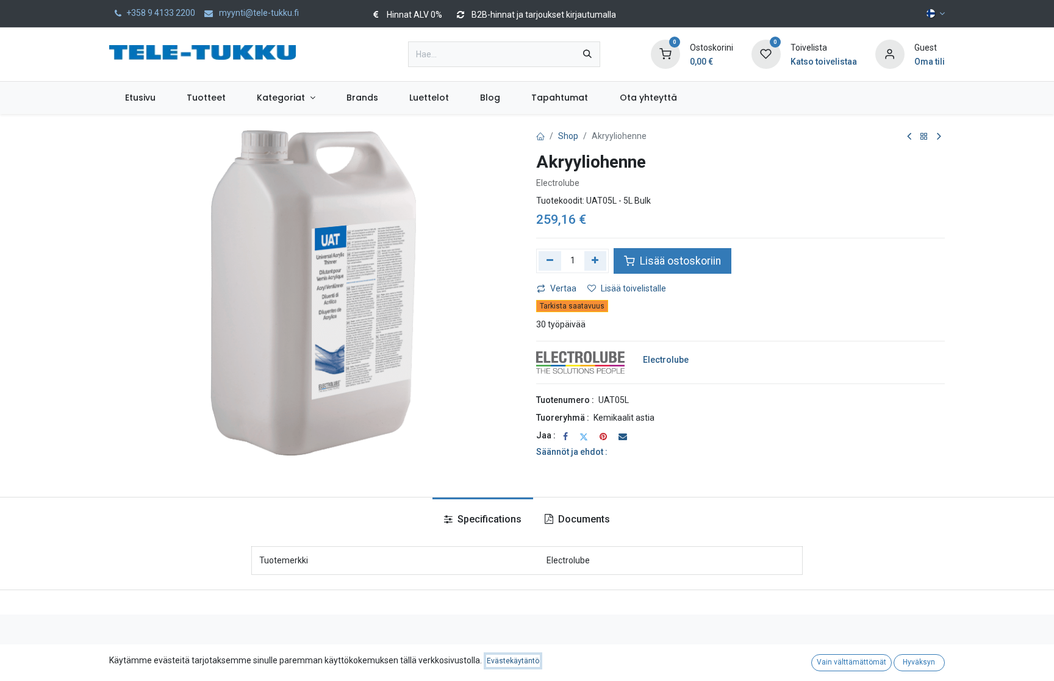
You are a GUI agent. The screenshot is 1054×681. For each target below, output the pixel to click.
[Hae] (587, 54)
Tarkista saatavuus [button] (572, 306)
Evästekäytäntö (513, 661)
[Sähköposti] (622, 436)
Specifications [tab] (488, 519)
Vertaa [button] (563, 288)
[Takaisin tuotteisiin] (924, 136)
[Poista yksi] (550, 261)
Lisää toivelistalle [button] (633, 288)
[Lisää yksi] (595, 261)
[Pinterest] (603, 436)
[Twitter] (583, 436)
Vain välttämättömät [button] (851, 662)
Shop (568, 136)
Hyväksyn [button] (919, 662)
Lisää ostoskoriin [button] (679, 261)
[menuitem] (140, 98)
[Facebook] (565, 436)
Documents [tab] (583, 519)
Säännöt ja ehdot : (572, 452)
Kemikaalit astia (623, 418)
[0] (665, 54)
